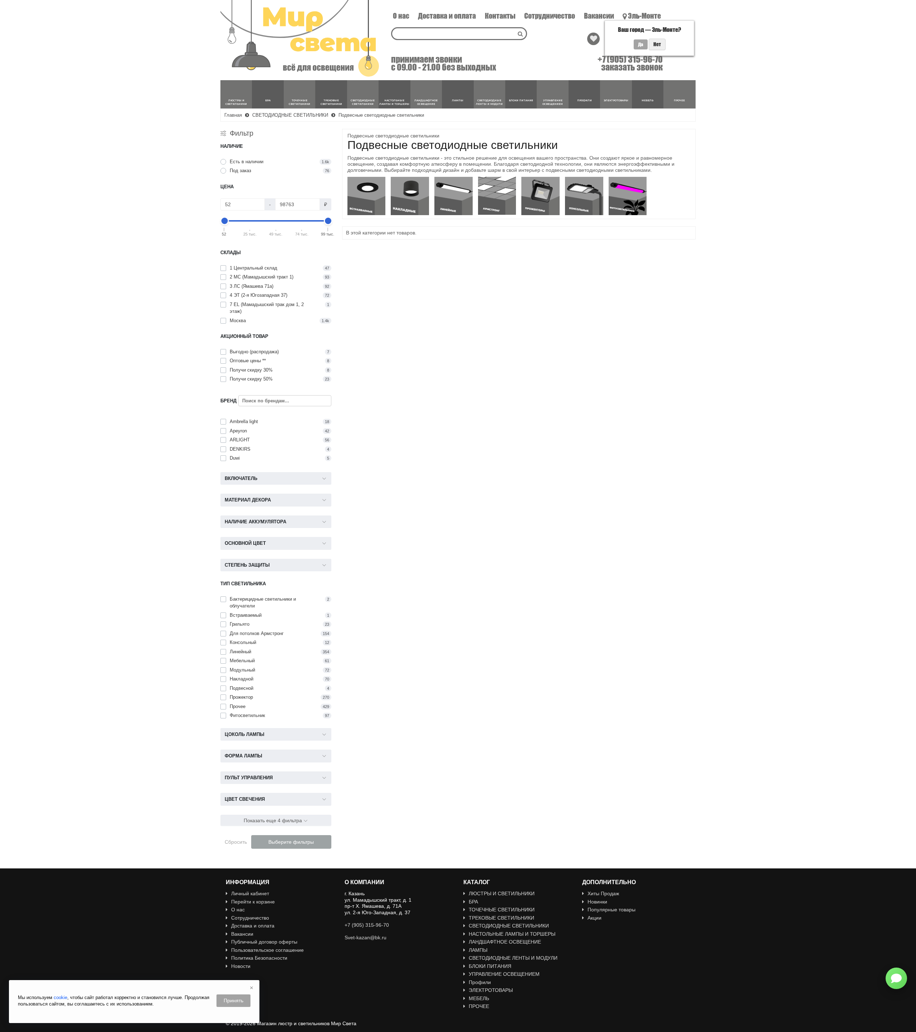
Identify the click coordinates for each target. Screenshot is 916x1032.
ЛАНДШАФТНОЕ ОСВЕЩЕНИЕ (505, 942)
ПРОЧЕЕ (479, 1006)
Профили (480, 982)
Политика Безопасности (259, 958)
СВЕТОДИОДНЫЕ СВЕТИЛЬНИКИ (509, 926)
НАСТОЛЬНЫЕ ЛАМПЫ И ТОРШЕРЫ (512, 934)
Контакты (500, 15)
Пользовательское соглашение (267, 950)
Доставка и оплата (447, 15)
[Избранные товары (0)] (593, 39)
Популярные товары (611, 909)
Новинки (597, 902)
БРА (473, 902)
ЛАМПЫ (478, 950)
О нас (401, 15)
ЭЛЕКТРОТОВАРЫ (491, 990)
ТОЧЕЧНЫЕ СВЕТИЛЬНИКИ (502, 909)
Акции (594, 918)
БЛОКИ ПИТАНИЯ (490, 966)
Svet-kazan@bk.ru (365, 937)
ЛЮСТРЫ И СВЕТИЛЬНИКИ (502, 893)
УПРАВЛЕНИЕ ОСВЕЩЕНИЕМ (504, 974)
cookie (60, 997)
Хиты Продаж (603, 893)
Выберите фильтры (291, 842)
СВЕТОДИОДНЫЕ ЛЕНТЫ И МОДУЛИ (513, 958)
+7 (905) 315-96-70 (630, 59)
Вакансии (599, 15)
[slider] (224, 221)
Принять (233, 1000)
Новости (240, 966)
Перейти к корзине (253, 902)
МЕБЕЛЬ (479, 998)
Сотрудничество (549, 15)
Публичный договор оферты (264, 942)
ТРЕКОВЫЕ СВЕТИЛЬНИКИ (501, 918)
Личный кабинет (250, 893)
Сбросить (236, 842)
